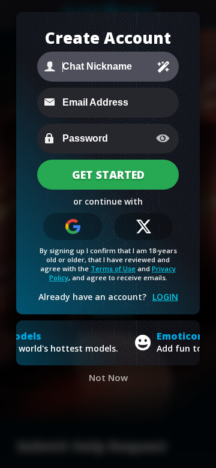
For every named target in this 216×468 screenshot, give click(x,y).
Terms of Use (113, 268)
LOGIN (165, 296)
